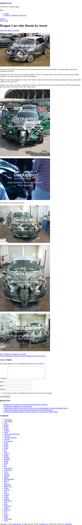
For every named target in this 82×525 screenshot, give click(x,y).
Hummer (7, 457)
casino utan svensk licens (12, 434)
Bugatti (6, 428)
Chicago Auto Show (10, 437)
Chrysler (6, 439)
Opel (5, 492)
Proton (6, 497)
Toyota (6, 515)
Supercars (7, 510)
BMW (6, 427)
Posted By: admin (6, 30)
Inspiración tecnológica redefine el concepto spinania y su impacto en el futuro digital (31, 412)
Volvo (6, 520)
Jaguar (6, 463)
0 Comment (15, 30)
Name (2, 382)
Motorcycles (8, 486)
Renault (6, 499)
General (2, 19)
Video (6, 517)
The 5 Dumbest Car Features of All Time (13, 354)
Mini (5, 483)
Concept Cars (8, 441)
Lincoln (6, 474)
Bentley (6, 425)
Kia (5, 466)
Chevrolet (7, 436)
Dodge (6, 445)
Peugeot (6, 493)
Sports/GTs (7, 506)
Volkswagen (8, 519)
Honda (6, 456)
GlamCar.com (6, 3)
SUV (5, 511)
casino (6, 432)
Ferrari (6, 448)
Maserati (6, 475)
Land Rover (8, 470)
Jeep (5, 465)
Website (2, 389)
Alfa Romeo (8, 419)
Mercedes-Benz (9, 479)
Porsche (6, 495)
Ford (5, 452)
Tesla (5, 513)
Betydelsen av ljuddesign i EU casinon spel (17, 406)
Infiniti (6, 461)
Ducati (6, 446)
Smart (6, 504)
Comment (3, 378)
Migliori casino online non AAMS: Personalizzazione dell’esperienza (26, 404)
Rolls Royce (8, 501)
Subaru (6, 508)
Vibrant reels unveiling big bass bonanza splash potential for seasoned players (28, 410)
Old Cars (7, 490)
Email (2, 385)
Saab (5, 502)
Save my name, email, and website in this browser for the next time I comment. (27, 393)
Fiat (5, 450)
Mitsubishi (7, 484)
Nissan (6, 488)
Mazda (6, 477)
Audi (5, 423)
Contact (6, 13)
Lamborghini (8, 468)
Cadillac (6, 430)
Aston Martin (8, 421)
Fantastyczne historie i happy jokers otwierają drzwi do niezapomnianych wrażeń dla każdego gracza (36, 408)
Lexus (6, 472)
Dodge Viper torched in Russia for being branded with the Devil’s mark (22, 356)
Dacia (6, 443)
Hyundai (7, 459)
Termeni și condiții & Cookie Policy (15, 15)
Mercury (6, 481)
